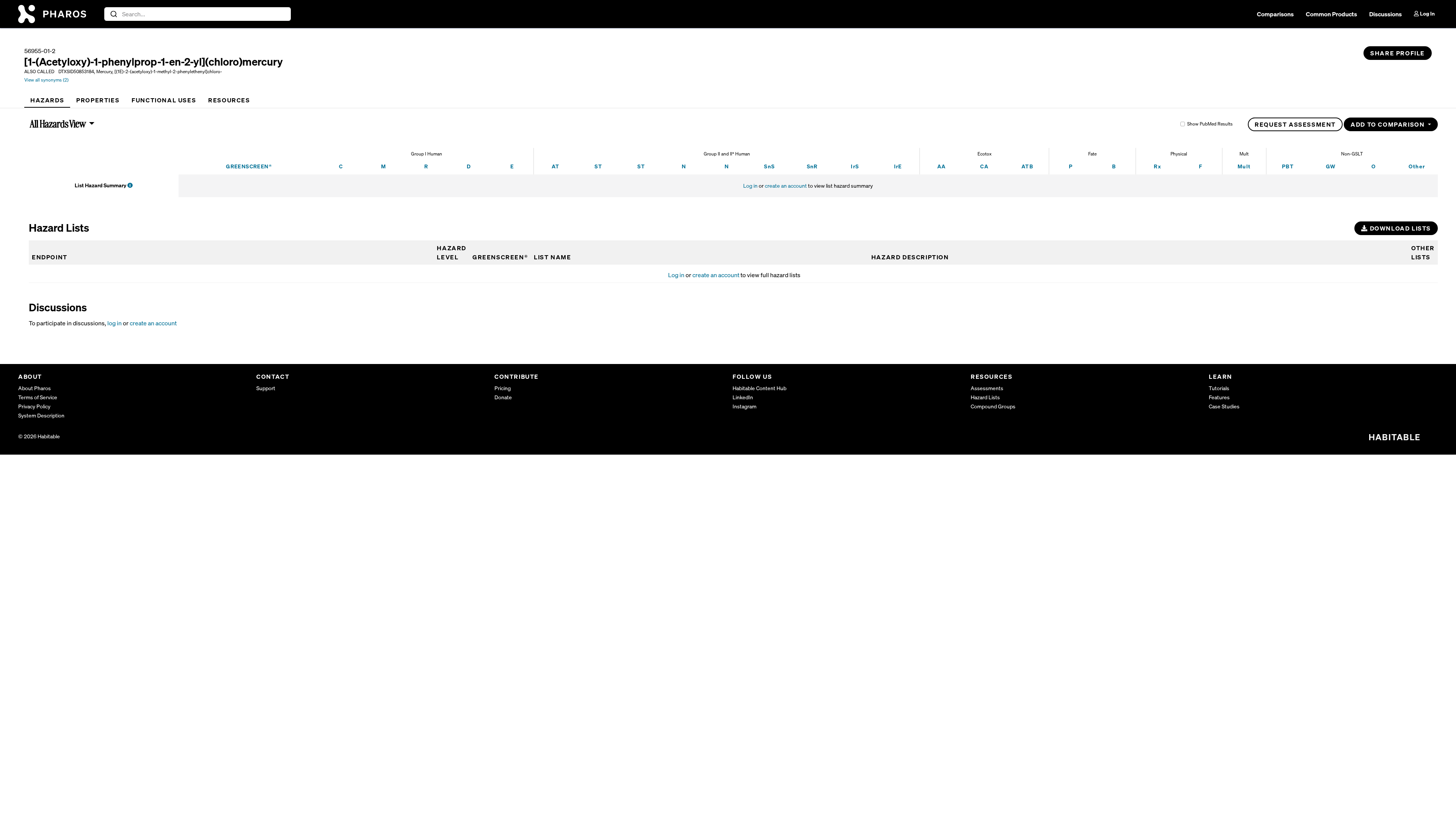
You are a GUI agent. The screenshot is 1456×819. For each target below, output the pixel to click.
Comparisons (1275, 14)
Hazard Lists (985, 397)
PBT (1288, 166)
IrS (855, 166)
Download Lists (1399, 228)
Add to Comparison (1388, 124)
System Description (41, 415)
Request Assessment (1295, 124)
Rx (1157, 166)
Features (1219, 397)
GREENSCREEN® (249, 166)
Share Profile (1397, 53)
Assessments (987, 388)
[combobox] (197, 14)
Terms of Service (37, 397)
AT (556, 166)
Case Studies (1224, 406)
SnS (769, 166)
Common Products (1331, 14)
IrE (898, 166)
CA (984, 166)
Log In (1427, 13)
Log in (750, 185)
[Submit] (113, 14)
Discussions (1385, 14)
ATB (1027, 166)
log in (114, 323)
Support (265, 388)
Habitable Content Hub (759, 388)
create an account (786, 185)
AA (941, 166)
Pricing (502, 388)
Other (1417, 166)
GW (1331, 166)
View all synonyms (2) (46, 80)
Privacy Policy (34, 406)
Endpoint (49, 257)
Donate (503, 397)
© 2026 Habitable (39, 436)
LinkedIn (743, 397)
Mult (1244, 166)
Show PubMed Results (1210, 124)
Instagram (744, 406)
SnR (812, 166)
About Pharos (34, 388)
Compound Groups (993, 406)
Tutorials (1219, 388)
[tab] (47, 100)
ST (598, 166)
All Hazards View (58, 124)
